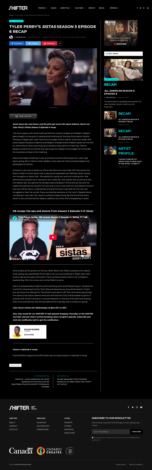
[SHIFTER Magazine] (18, 8)
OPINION (113, 8)
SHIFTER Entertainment (23, 464)
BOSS (101, 8)
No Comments (70, 37)
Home (11, 15)
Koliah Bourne (21, 37)
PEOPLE (41, 8)
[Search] (148, 8)
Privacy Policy (135, 437)
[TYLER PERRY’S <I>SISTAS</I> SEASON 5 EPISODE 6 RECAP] (53, 76)
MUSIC (54, 8)
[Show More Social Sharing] (60, 43)
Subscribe (81, 317)
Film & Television (16, 21)
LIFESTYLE (64, 8)
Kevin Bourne (111, 97)
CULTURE (79, 8)
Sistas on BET (15, 365)
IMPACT (92, 8)
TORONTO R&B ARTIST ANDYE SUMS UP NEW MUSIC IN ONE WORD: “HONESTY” (130, 155)
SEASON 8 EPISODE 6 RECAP (128, 134)
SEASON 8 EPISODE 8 (119, 89)
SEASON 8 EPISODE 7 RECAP (128, 117)
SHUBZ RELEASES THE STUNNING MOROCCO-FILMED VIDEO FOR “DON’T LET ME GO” (74, 381)
